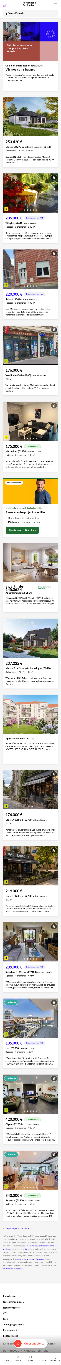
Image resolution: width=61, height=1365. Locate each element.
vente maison (32, 1246)
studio (35, 1259)
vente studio (8, 1249)
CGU (5, 1313)
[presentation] (6, 194)
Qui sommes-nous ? (13, 1301)
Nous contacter (11, 1307)
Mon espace (55, 1360)
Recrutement (10, 1330)
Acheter (6, 1360)
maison (18, 1259)
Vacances (43, 1360)
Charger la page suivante (16, 1228)
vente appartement (46, 1246)
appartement (27, 1259)
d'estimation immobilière (13, 1269)
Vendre (18, 1360)
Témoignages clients (14, 1324)
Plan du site (9, 1296)
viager (26, 1249)
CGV (5, 1318)
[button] (24, 208)
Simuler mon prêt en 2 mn (22, 530)
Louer (30, 1360)
